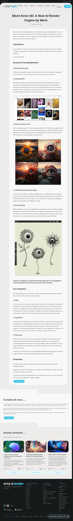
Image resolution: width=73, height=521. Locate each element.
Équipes (61, 491)
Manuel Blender (63, 500)
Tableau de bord (63, 502)
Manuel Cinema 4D (63, 496)
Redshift (28, 495)
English (17, 516)
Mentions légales (47, 503)
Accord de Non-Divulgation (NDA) (49, 498)
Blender (20, 5)
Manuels (47, 5)
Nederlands (24, 516)
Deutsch (36, 516)
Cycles (27, 499)
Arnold (27, 497)
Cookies (45, 495)
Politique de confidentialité (49, 492)
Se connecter (59, 6)
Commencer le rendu (62, 486)
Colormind (56, 280)
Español (41, 516)
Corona (27, 503)
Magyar (30, 516)
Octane (27, 494)
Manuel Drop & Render (62, 494)
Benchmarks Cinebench (62, 507)
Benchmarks (62, 504)
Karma (27, 505)
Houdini (26, 5)
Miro (60, 194)
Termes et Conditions (48, 494)
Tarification (32, 5)
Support (53, 5)
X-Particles (28, 507)
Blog (60, 510)
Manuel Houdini (62, 498)
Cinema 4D (28, 488)
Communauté (40, 5)
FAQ (44, 488)
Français (47, 516)
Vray (27, 501)
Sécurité (45, 501)
